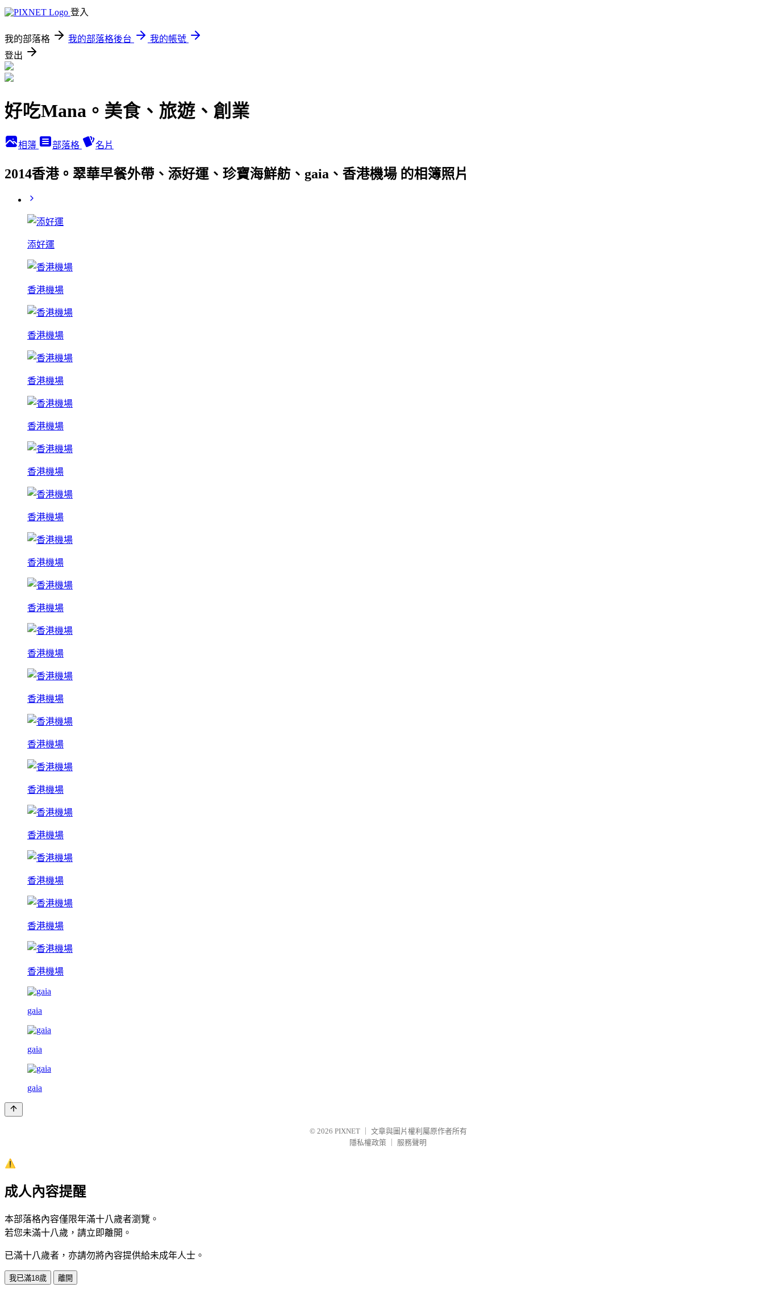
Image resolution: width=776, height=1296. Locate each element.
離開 (65, 1278)
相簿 (28, 145)
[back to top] (14, 1109)
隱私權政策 (367, 1142)
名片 (104, 145)
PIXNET (347, 1131)
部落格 (67, 145)
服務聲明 (412, 1142)
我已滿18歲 (28, 1278)
